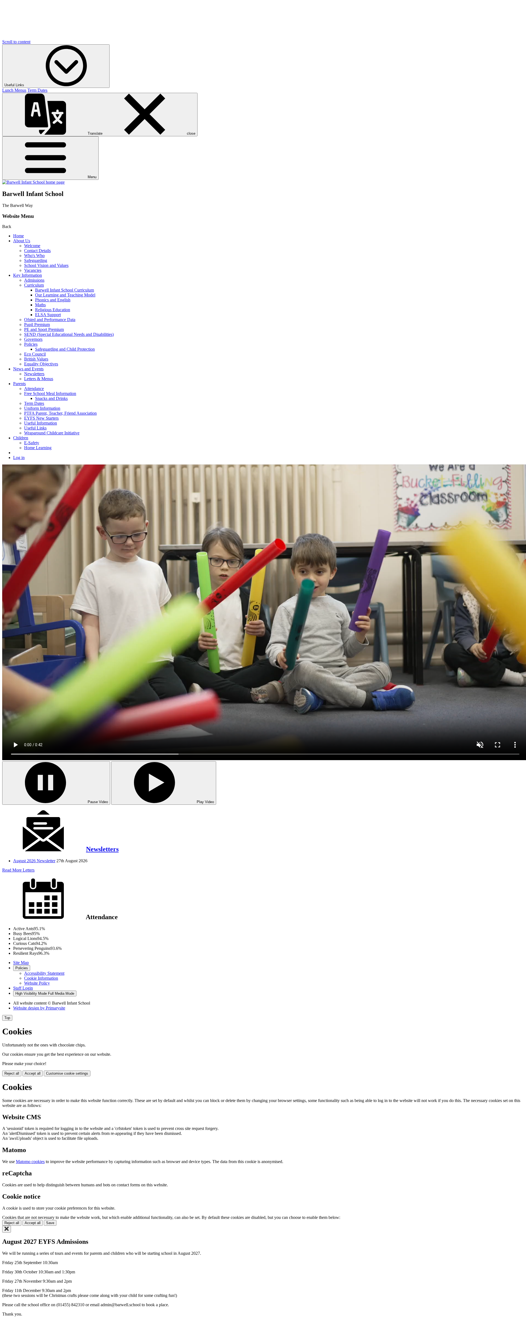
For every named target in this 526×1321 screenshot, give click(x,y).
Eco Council (35, 354)
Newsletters (34, 373)
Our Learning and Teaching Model (65, 295)
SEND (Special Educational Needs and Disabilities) (69, 334)
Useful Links (35, 428)
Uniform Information (42, 408)
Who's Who (34, 255)
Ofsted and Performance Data (49, 319)
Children (20, 437)
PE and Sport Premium (44, 329)
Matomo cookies (30, 1161)
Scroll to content (16, 41)
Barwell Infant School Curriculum (64, 290)
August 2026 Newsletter (34, 860)
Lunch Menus (14, 90)
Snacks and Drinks (51, 398)
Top (7, 1018)
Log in (19, 457)
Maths (40, 304)
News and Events (28, 369)
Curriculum (34, 285)
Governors (33, 339)
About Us (21, 240)
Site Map (21, 962)
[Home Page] (33, 182)
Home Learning (38, 447)
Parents (19, 383)
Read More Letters (18, 870)
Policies (31, 344)
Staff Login (23, 988)
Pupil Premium (37, 324)
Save (50, 1223)
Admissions (34, 280)
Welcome (32, 245)
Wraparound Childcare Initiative (51, 433)
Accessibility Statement (44, 973)
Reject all (11, 1073)
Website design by (39, 1008)
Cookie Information (41, 978)
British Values (36, 359)
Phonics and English (52, 300)
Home (18, 235)
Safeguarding (35, 260)
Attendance (34, 388)
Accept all (33, 1073)
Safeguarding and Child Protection (65, 349)
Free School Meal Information (50, 393)
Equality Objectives (41, 364)
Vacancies (32, 270)
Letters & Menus (38, 378)
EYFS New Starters (41, 418)
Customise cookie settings (67, 1073)
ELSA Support (48, 314)
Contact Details (37, 250)
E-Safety (31, 442)
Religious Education (52, 309)
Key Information (27, 275)
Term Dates (37, 90)
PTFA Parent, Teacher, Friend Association (60, 413)
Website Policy (37, 983)
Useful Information (40, 423)
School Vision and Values (46, 265)
